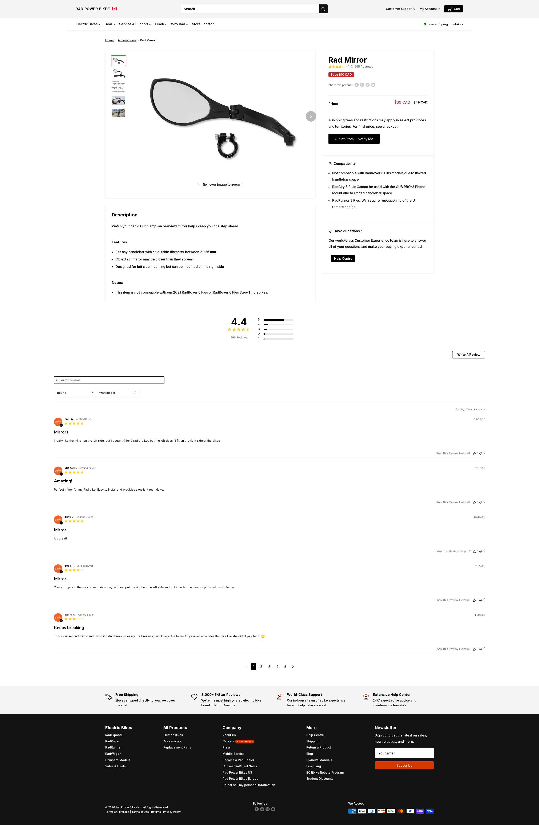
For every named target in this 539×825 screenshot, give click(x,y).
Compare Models (117, 760)
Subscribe (404, 765)
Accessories (127, 40)
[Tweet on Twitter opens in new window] (368, 84)
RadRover (112, 741)
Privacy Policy (172, 811)
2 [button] (261, 666)
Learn (159, 24)
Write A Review (468, 354)
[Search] (323, 8)
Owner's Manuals (319, 760)
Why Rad (178, 24)
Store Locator (203, 24)
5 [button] (285, 666)
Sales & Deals (115, 766)
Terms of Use (140, 811)
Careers (238, 741)
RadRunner (113, 747)
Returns (156, 811)
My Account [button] (428, 9)
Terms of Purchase (117, 811)
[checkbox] (117, 392)
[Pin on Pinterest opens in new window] (362, 84)
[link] (280, 338)
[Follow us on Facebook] (257, 809)
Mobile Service (233, 753)
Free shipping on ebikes (445, 24)
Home (109, 40)
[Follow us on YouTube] (273, 809)
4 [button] (277, 666)
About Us (229, 735)
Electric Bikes (86, 24)
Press (227, 747)
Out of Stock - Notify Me (354, 139)
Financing (313, 766)
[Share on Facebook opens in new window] (357, 84)
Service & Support (133, 24)
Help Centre (343, 258)
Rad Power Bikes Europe (240, 778)
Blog (309, 753)
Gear (108, 24)
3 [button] (269, 666)
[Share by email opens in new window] (373, 84)
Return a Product (318, 747)
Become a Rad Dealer (238, 760)
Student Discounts (320, 778)
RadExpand (113, 735)
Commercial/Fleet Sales (240, 766)
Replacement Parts (177, 747)
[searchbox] (109, 380)
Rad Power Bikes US (237, 772)
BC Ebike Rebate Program (325, 772)
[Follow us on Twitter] (262, 809)
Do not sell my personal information (249, 785)
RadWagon (113, 753)
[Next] (311, 116)
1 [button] (253, 666)
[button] (400, 9)
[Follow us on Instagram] (267, 809)
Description (124, 214)
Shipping (312, 741)
